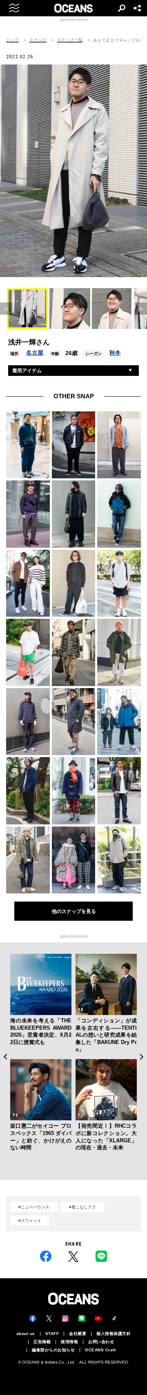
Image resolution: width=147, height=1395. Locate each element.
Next (142, 1057)
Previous (5, 1057)
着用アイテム (27, 370)
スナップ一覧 (69, 40)
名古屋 (34, 352)
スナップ (38, 40)
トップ (12, 40)
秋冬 (115, 352)
